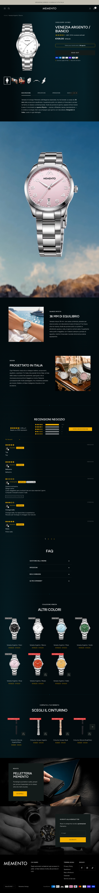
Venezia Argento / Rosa (14, 681)
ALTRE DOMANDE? (36, 581)
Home (5, 15)
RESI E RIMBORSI (35, 574)
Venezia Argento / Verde (85, 645)
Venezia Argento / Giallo (61, 681)
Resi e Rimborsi (69, 872)
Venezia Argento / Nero (14, 645)
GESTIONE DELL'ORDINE (38, 561)
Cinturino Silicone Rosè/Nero (82, 740)
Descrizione (26, 93)
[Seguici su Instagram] (87, 867)
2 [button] (48, 539)
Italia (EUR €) (8, 886)
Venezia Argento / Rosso (38, 681)
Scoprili (20, 793)
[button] (39, 424)
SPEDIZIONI (34, 567)
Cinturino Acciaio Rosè (60, 740)
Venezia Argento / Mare (61, 645)
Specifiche (42, 93)
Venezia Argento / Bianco (38, 645)
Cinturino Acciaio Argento (38, 740)
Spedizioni (56, 93)
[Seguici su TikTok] (92, 867)
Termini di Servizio (69, 879)
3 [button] (51, 539)
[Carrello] (94, 8)
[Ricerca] (9, 8)
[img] (9, 445)
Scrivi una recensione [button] (80, 429)
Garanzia (70, 93)
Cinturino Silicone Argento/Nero (16, 741)
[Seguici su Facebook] (81, 867)
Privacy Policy (68, 866)
